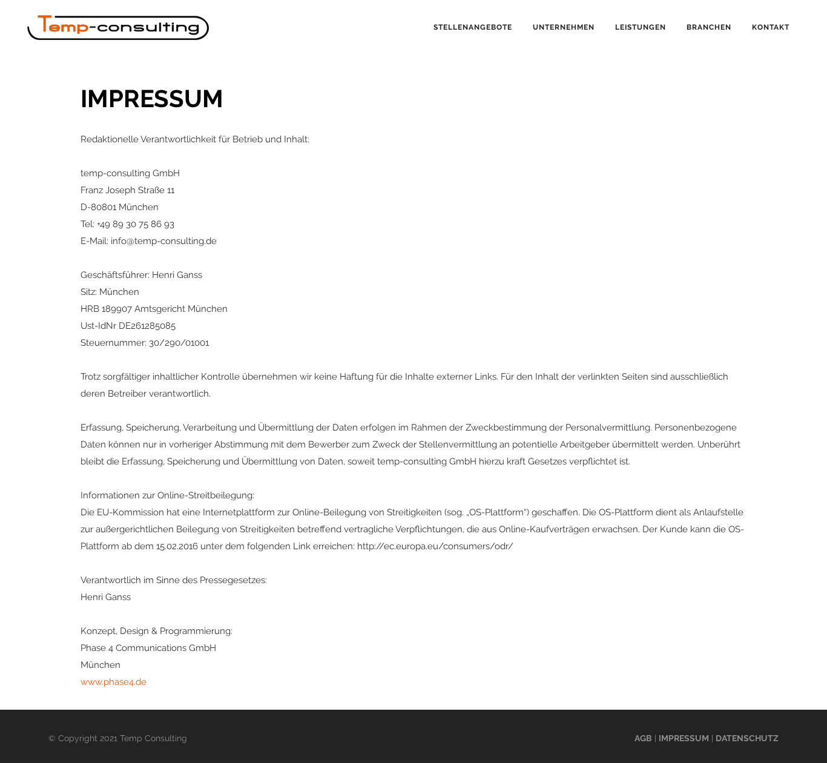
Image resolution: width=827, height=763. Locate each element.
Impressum (684, 738)
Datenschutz (747, 738)
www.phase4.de (114, 681)
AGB (643, 738)
